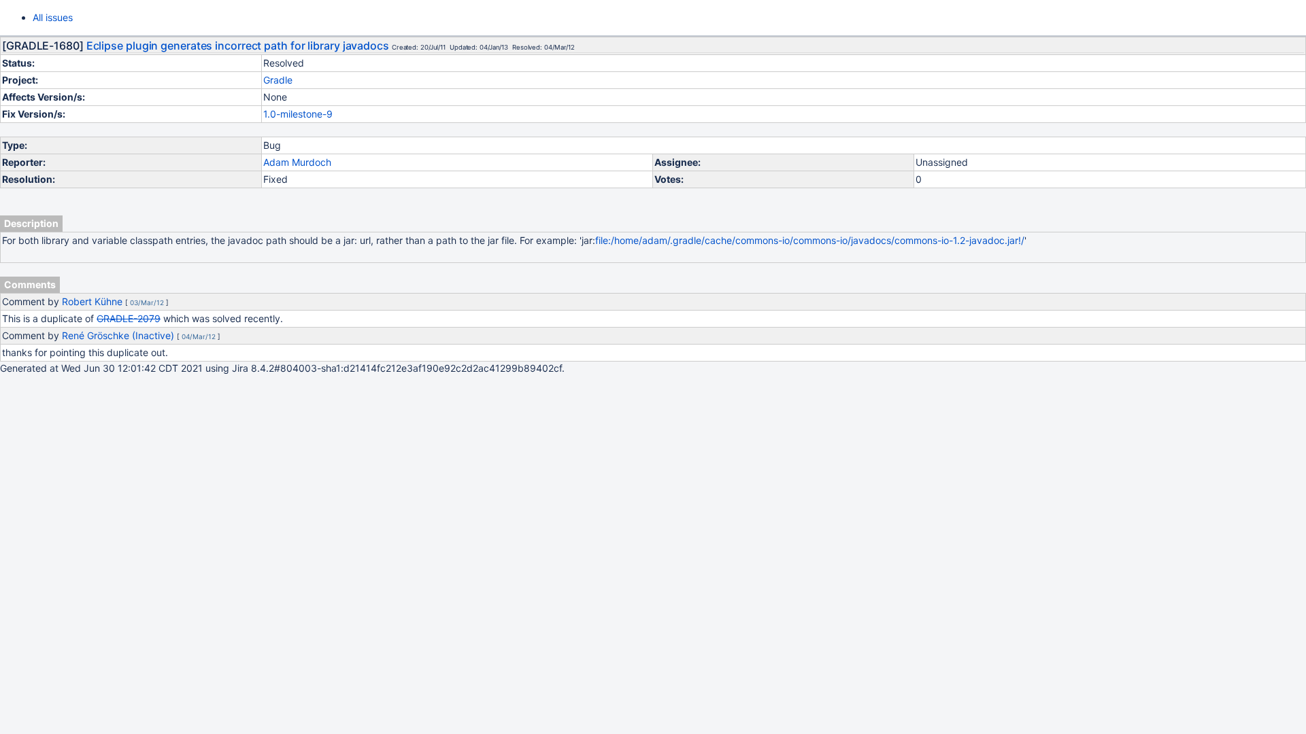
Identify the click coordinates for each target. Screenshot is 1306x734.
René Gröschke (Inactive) (118, 335)
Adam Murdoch (297, 162)
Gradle (277, 80)
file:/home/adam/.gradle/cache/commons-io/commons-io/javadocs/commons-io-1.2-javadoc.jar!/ (809, 240)
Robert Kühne (92, 301)
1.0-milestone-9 (298, 114)
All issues (53, 17)
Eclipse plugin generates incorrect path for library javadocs (237, 45)
